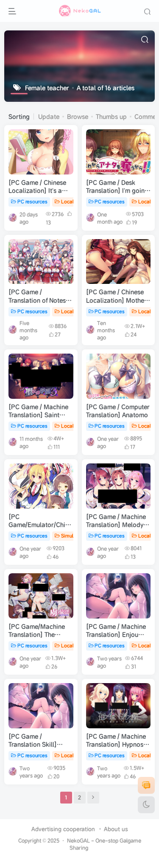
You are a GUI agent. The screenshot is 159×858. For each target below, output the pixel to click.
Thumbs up (111, 116)
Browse (77, 116)
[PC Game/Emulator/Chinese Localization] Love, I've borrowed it (43, 529)
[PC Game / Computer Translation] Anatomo (118, 411)
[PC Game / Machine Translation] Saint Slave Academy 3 (38, 415)
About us (116, 829)
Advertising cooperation (63, 829)
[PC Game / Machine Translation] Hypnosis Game (117, 745)
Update (48, 116)
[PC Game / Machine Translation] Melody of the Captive (118, 525)
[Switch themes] (146, 804)
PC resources (32, 201)
